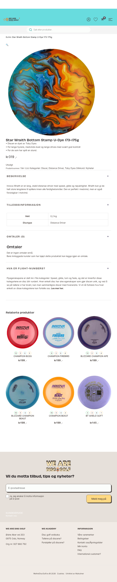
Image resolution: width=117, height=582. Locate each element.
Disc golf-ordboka (51, 534)
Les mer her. (57, 288)
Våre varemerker (86, 534)
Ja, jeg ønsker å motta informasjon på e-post (27, 497)
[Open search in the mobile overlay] (58, 29)
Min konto (82, 546)
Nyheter (90, 168)
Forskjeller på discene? (53, 542)
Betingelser (83, 538)
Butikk (8, 37)
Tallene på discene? (51, 538)
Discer (44, 168)
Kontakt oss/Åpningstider (90, 542)
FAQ (80, 550)
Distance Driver (56, 168)
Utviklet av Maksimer (75, 573)
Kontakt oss (11, 516)
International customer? (89, 554)
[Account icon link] (89, 19)
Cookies (60, 573)
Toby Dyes (70, 168)
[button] (7, 44)
